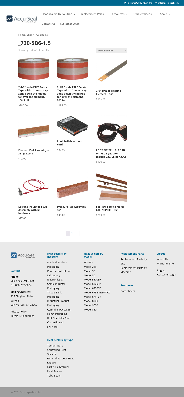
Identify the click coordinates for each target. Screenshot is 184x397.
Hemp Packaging (57, 314)
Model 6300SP (92, 284)
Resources (118, 14)
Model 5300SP (92, 279)
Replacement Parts (92, 14)
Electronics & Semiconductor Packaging (56, 284)
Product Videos (142, 14)
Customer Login (70, 23)
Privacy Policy (19, 311)
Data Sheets (128, 291)
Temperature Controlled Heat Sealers (56, 350)
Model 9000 (91, 305)
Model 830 (90, 309)
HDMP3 (88, 262)
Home (21, 34)
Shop (30, 34)
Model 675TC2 (92, 296)
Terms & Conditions (22, 316)
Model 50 (89, 275)
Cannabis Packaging (59, 309)
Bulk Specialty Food (58, 318)
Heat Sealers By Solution (57, 14)
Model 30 (89, 271)
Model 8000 (91, 301)
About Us (162, 259)
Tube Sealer (54, 375)
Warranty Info (165, 263)
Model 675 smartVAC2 (97, 292)
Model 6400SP (92, 288)
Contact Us (48, 23)
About (163, 14)
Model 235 (90, 266)
